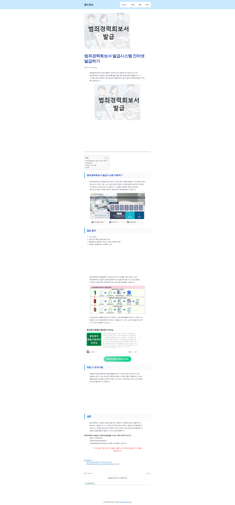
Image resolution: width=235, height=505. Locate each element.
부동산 (133, 4)
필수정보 (88, 4)
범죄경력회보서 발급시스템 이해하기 (96, 160)
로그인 (148, 473)
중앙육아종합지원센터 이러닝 (117, 359)
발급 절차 (89, 163)
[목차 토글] (105, 158)
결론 (88, 167)
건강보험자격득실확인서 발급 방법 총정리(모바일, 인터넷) (102, 464)
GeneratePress (127, 502)
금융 (140, 4)
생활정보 (124, 4)
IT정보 (147, 4)
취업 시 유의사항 (91, 165)
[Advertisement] (117, 135)
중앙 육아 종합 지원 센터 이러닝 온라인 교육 (99, 462)
